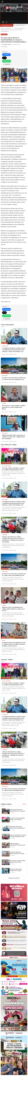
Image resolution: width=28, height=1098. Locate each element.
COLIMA (4, 403)
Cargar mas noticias (14, 878)
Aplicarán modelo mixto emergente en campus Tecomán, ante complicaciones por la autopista (13, 436)
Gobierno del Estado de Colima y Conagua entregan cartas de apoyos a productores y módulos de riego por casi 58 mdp (13, 539)
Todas (24, 804)
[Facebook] (2, 1)
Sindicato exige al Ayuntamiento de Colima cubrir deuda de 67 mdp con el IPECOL (13, 608)
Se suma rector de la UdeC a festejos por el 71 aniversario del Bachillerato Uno (14, 378)
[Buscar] (6, 22)
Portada (2, 28)
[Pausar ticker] (26, 25)
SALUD (3, 640)
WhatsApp (7, 61)
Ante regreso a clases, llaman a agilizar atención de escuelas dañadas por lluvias (13, 407)
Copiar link (7, 64)
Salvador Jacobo (6, 44)
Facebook (7, 54)
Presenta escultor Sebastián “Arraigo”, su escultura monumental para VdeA (13, 468)
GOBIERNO (4, 534)
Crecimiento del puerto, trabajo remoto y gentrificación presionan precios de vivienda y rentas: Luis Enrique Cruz (13, 349)
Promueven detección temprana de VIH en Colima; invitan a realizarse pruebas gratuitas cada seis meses (13, 644)
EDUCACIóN (4, 34)
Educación (8, 28)
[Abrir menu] (3, 22)
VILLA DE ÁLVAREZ (6, 466)
